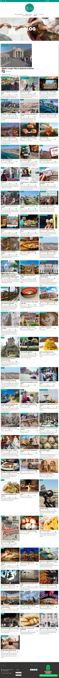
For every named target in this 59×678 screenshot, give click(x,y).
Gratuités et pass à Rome (46, 160)
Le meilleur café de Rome (46, 327)
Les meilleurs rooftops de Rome (8, 137)
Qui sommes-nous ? (27, 15)
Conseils (35, 15)
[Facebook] (31, 670)
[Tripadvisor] (34, 670)
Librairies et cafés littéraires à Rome (48, 561)
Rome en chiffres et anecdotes (8, 380)
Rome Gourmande (5, 77)
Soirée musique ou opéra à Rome (28, 404)
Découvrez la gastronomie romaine (28, 470)
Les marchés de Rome (45, 450)
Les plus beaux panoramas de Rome (48, 251)
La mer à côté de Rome (6, 160)
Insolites (41, 14)
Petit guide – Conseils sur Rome (8, 114)
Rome (22, 99)
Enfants (35, 14)
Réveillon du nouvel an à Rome (47, 605)
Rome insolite (42, 191)
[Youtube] (36, 670)
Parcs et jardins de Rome (26, 352)
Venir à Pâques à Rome (45, 530)
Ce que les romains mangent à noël (48, 585)
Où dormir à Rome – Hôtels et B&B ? (48, 91)
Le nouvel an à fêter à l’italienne (27, 605)
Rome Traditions (4, 413)
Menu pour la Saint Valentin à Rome (48, 628)
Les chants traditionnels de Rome (9, 428)
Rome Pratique (5, 45)
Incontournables (19, 14)
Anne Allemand (8, 71)
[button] (48, 675)
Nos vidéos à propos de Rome (47, 206)
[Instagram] (33, 670)
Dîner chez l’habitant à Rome (46, 352)
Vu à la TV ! (3, 182)
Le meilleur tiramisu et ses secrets (9, 472)
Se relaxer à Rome (44, 508)
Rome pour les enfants (23, 78)
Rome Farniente (4, 123)
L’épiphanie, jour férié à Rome (8, 585)
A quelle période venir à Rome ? (27, 327)
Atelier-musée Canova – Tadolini (9, 450)
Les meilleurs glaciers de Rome (47, 229)
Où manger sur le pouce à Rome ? (28, 137)
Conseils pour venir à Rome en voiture (49, 114)
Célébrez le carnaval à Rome (27, 562)
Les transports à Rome (25, 160)
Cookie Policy (19, 675)
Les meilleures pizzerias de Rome (28, 251)
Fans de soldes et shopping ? (46, 473)
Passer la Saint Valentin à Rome (8, 650)
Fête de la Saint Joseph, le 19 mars (28, 530)
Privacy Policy (19, 672)
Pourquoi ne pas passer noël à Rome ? (10, 628)
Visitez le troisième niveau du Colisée (48, 302)
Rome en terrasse (44, 137)
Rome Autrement (28, 14)
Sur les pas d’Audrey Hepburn (8, 542)
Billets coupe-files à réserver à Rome (18, 68)
